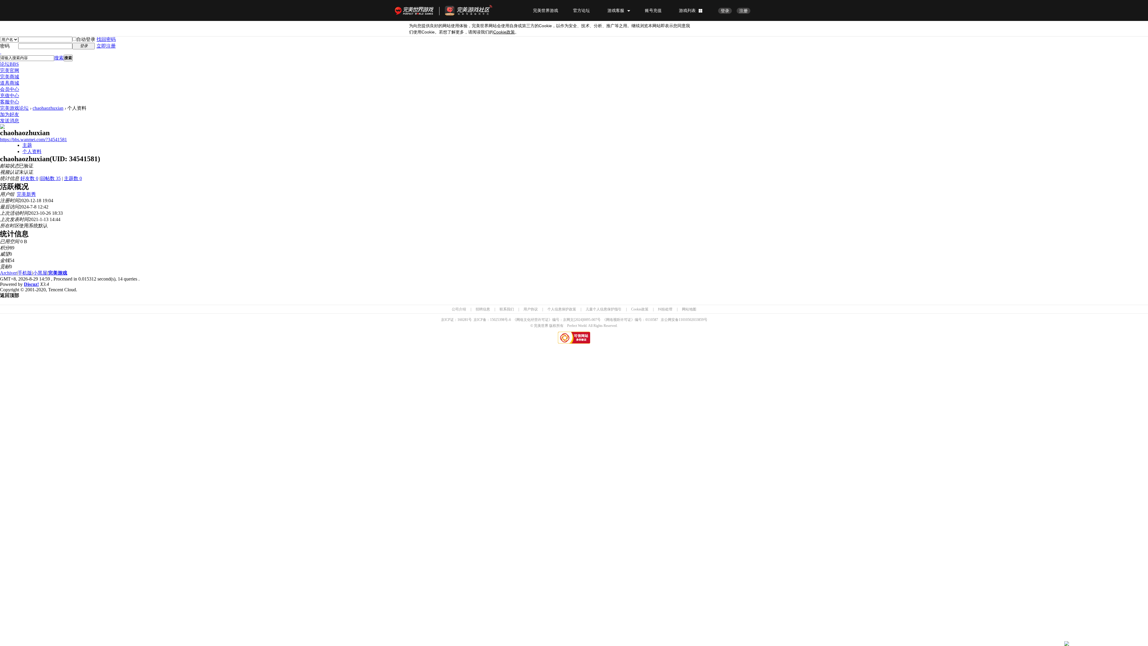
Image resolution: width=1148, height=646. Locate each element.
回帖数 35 (50, 178)
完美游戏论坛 (14, 108)
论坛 (9, 64)
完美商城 (9, 76)
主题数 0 (73, 178)
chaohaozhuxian (48, 108)
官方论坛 (581, 10)
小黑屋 (40, 272)
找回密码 (106, 39)
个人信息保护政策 (561, 309)
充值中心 (9, 95)
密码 (5, 45)
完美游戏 (57, 272)
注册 (743, 10)
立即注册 (106, 45)
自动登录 (85, 39)
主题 (27, 145)
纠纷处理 (665, 309)
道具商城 (9, 83)
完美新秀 (26, 194)
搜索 (59, 57)
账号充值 (653, 10)
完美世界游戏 (415, 10)
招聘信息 (483, 309)
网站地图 (689, 309)
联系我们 (507, 309)
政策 (504, 32)
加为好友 (9, 114)
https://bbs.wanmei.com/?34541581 (33, 139)
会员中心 (9, 89)
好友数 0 (29, 178)
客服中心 (9, 101)
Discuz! (31, 284)
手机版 (25, 272)
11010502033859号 (693, 320)
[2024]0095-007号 (587, 320)
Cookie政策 (639, 309)
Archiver (8, 272)
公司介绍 (459, 309)
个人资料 (32, 151)
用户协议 (530, 309)
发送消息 (9, 120)
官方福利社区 (474, 10)
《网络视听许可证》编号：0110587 (630, 320)
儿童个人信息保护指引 (604, 309)
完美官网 (9, 70)
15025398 (497, 320)
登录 (725, 10)
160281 (462, 320)
